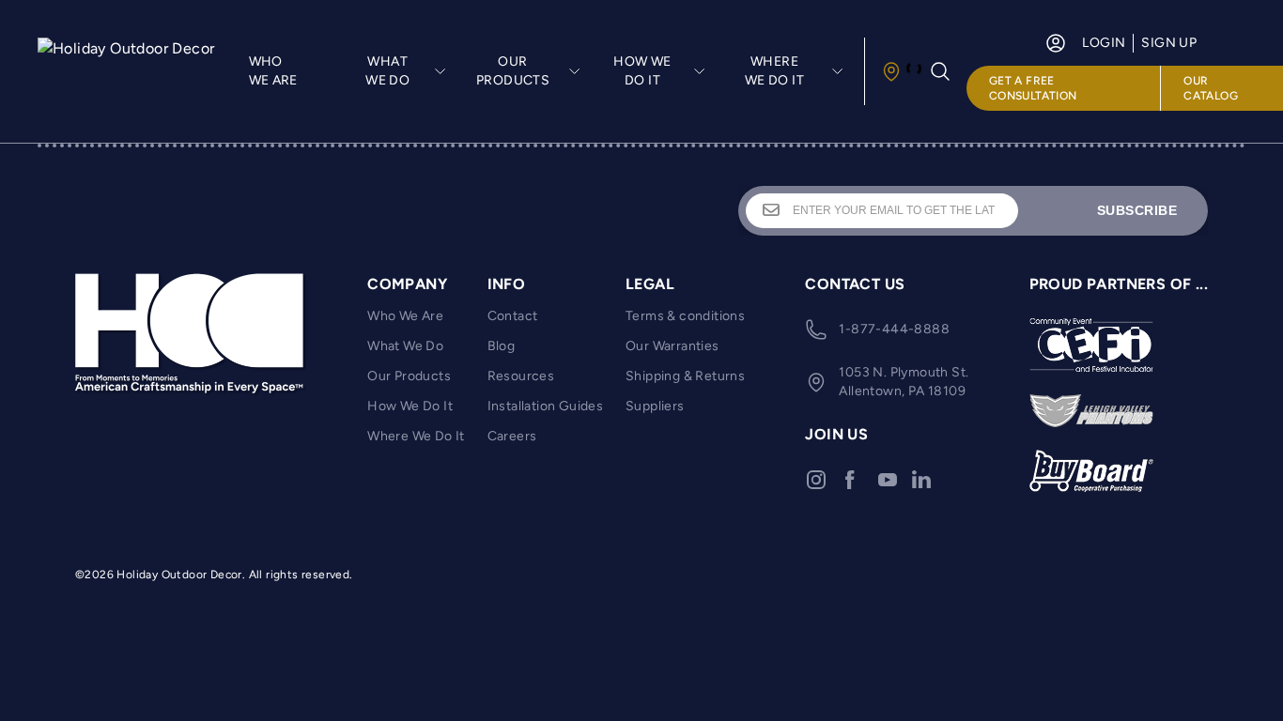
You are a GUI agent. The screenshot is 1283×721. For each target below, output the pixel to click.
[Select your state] (900, 71)
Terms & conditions (685, 316)
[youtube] (887, 479)
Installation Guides (545, 406)
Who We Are (273, 71)
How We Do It (410, 406)
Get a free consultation (1033, 88)
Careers (512, 436)
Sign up (1169, 43)
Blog (501, 346)
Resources (521, 376)
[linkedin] (921, 479)
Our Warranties (672, 346)
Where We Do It (416, 436)
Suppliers (655, 406)
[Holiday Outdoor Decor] (128, 71)
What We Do (405, 346)
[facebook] (850, 479)
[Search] (940, 71)
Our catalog (1210, 88)
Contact (512, 316)
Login (1103, 43)
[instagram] (816, 479)
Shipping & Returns (685, 376)
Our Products (409, 376)
